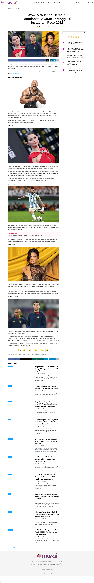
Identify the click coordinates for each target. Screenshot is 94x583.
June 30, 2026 (42, 373)
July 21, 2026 (42, 463)
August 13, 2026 (43, 481)
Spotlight (36, 2)
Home (9, 8)
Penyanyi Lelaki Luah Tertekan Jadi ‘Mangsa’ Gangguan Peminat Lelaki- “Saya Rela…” (47, 369)
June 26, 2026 (42, 445)
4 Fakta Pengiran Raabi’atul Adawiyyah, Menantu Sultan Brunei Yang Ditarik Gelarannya (75, 50)
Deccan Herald (17, 73)
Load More (13, 547)
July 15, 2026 (43, 390)
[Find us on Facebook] (76, 2)
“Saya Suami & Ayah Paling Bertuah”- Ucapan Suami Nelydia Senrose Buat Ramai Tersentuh (46, 404)
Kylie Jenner (30, 354)
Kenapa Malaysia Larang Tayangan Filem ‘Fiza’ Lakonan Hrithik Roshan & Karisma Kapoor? (47, 422)
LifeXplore (57, 2)
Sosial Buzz (49, 2)
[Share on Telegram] (54, 60)
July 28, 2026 (42, 408)
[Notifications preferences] (0, 582)
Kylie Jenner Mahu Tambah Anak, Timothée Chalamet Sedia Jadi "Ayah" (26, 235)
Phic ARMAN (38, 390)
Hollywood (18, 8)
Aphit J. (40, 26)
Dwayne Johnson (22, 354)
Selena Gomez (45, 354)
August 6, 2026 (43, 518)
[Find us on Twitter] (85, 2)
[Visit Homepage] (9, 2)
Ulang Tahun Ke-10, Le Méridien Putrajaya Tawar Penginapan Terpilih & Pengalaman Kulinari (76, 63)
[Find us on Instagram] (78, 2)
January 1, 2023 (46, 26)
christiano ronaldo (12, 354)
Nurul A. (37, 373)
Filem (9, 419)
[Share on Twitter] (47, 60)
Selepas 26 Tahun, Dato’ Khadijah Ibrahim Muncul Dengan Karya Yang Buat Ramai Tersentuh (47, 514)
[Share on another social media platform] (57, 60)
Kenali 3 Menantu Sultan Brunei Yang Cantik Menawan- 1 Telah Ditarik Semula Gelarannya (45, 477)
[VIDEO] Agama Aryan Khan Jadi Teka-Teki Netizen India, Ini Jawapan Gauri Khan (47, 441)
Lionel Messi (37, 354)
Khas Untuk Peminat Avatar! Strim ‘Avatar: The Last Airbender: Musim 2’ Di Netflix (47, 496)
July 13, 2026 (42, 536)
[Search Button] (92, 2)
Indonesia (10, 366)
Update (43, 2)
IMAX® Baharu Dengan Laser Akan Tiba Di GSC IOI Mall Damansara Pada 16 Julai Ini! (46, 532)
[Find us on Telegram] (83, 2)
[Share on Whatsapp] (51, 60)
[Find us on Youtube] (88, 2)
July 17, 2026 (42, 426)
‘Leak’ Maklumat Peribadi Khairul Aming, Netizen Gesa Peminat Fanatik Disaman (46, 459)
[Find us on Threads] (81, 2)
